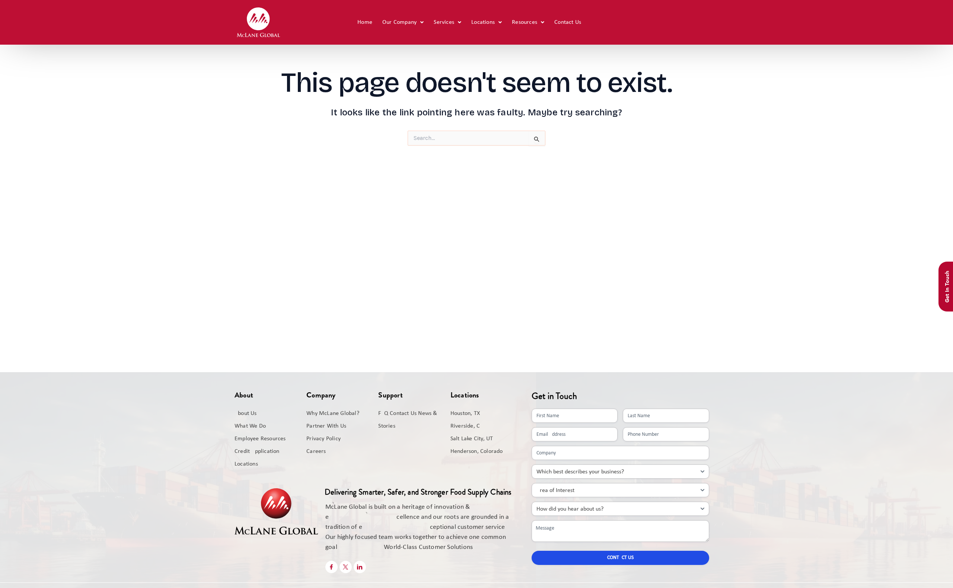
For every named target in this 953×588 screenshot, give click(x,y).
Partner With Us (326, 426)
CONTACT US (620, 557)
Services (444, 22)
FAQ (383, 413)
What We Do (250, 426)
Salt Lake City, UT (471, 439)
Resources (524, 22)
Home (364, 22)
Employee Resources (260, 439)
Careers (316, 451)
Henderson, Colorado (476, 451)
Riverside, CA (467, 426)
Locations (483, 22)
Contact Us (567, 22)
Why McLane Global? (332, 413)
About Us (246, 413)
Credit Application (257, 451)
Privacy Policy (323, 439)
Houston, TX (465, 413)
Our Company (399, 22)
